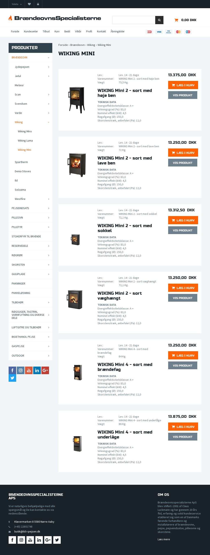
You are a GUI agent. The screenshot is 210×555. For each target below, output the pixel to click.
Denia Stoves (23, 171)
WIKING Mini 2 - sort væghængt (120, 296)
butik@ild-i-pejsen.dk (27, 531)
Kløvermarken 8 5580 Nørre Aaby (34, 521)
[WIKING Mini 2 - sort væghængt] (77, 299)
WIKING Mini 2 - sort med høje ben (125, 93)
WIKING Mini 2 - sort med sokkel (125, 228)
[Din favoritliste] (29, 4)
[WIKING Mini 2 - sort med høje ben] (77, 96)
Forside (15, 31)
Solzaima (20, 189)
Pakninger (18, 283)
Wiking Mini (24, 150)
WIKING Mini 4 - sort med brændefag (125, 367)
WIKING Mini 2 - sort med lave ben (125, 161)
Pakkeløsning (21, 293)
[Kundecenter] (38, 4)
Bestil (67, 31)
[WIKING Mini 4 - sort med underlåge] (77, 438)
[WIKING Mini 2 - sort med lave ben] (77, 164)
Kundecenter (31, 31)
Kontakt (101, 31)
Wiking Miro (25, 131)
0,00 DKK (188, 20)
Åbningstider (117, 31)
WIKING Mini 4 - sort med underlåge (125, 435)
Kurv (57, 31)
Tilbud (46, 31)
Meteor (19, 85)
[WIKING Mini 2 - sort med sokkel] (77, 231)
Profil (89, 31)
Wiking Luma (25, 140)
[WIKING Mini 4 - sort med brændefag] (77, 367)
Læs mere (164, 539)
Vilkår (78, 31)
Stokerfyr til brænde (26, 236)
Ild (16, 180)
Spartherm (21, 162)
